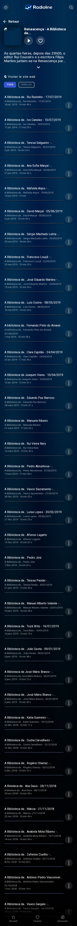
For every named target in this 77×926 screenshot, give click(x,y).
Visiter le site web (22, 76)
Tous (10, 84)
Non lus (26, 84)
